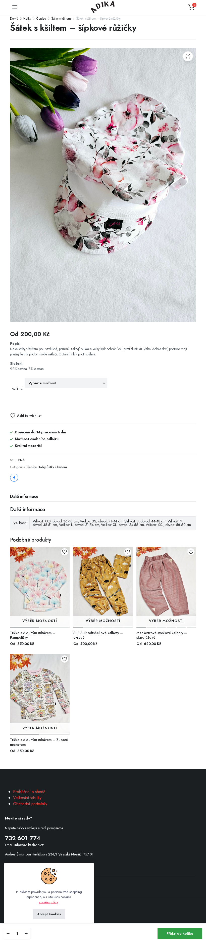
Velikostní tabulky (27, 798)
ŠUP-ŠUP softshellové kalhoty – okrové (98, 635)
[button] (191, 7)
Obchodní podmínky (30, 804)
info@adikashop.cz (29, 844)
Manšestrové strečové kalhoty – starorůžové (161, 635)
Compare (66, 569)
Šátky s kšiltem (61, 18)
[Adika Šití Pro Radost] (103, 7)
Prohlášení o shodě (29, 792)
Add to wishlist (29, 415)
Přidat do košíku (180, 933)
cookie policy (48, 902)
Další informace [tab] (24, 496)
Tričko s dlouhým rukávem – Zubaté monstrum (39, 742)
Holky (27, 18)
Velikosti (17, 389)
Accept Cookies (49, 914)
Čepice (41, 18)
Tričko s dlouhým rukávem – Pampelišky (32, 635)
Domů (14, 18)
